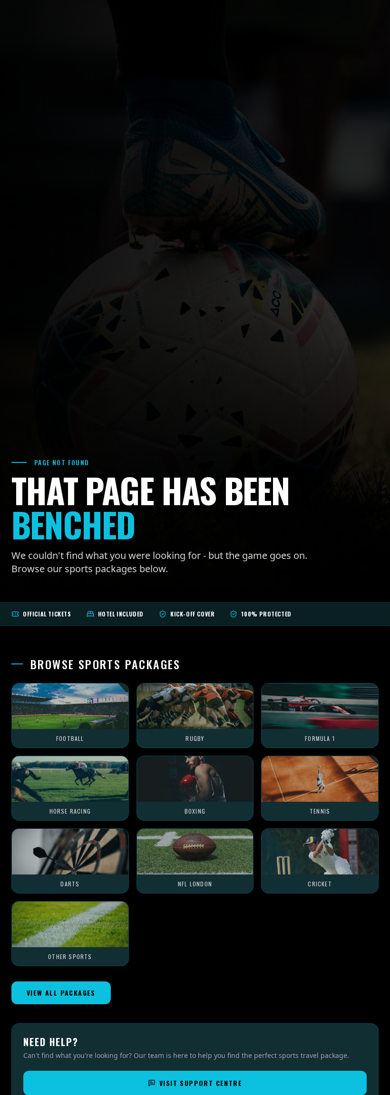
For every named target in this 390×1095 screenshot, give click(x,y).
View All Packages (61, 993)
